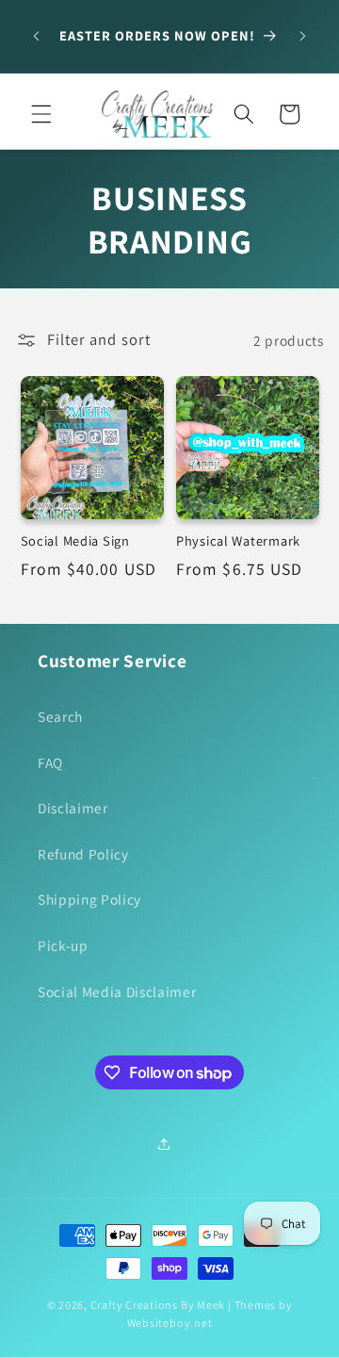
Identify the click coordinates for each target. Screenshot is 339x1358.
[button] (41, 114)
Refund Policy (83, 853)
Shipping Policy (89, 899)
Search (60, 716)
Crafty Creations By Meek (157, 1305)
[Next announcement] (303, 36)
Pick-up (63, 945)
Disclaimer (73, 807)
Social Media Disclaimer (117, 991)
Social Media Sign (75, 540)
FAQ (50, 762)
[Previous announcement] (36, 36)
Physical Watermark (238, 540)
